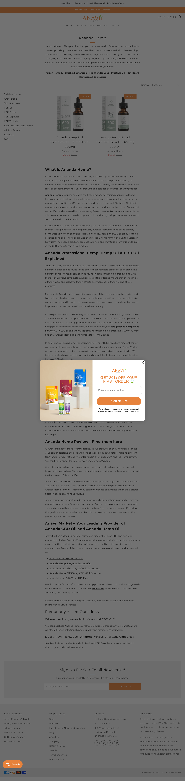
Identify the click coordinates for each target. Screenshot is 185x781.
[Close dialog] (142, 362)
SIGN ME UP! (119, 401)
